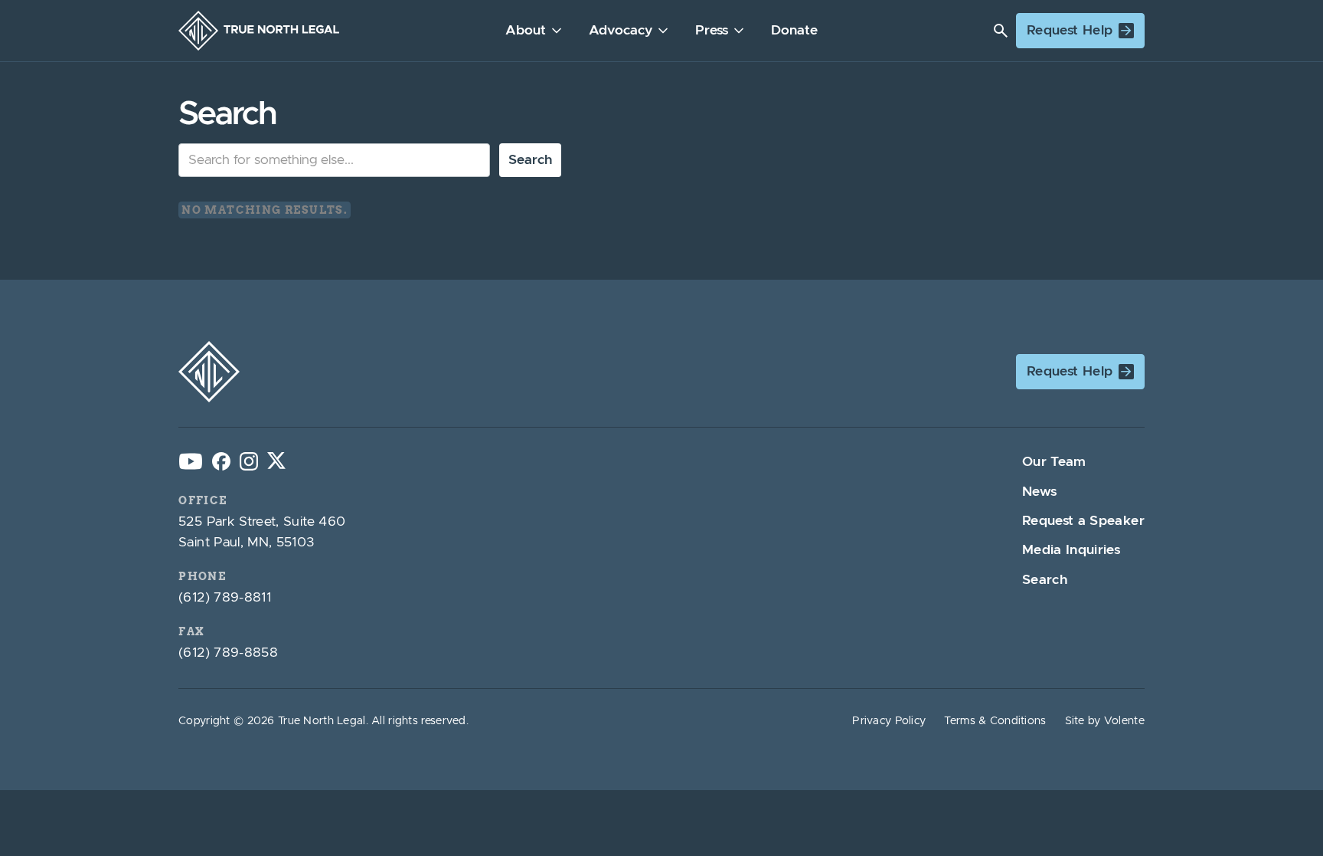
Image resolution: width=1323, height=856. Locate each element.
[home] (258, 30)
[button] (535, 30)
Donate (794, 31)
